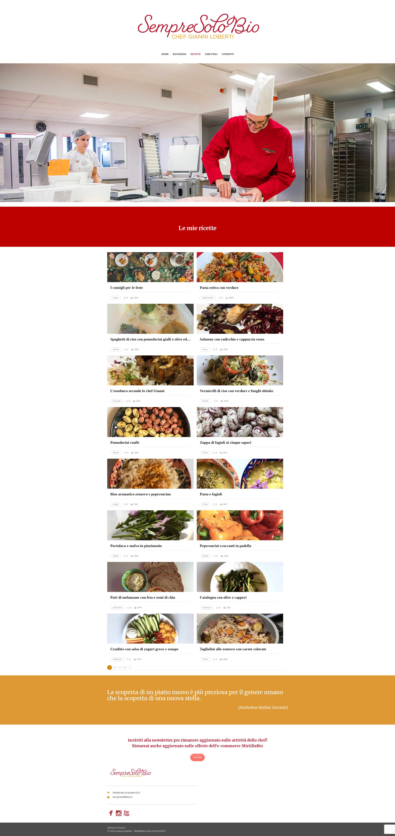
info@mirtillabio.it (122, 797)
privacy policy (116, 827)
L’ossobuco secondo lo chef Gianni (137, 391)
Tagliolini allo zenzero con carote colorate (233, 649)
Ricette (196, 54)
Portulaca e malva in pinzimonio (136, 546)
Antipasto (117, 659)
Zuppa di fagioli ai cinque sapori (225, 443)
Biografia (179, 54)
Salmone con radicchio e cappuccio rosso (232, 339)
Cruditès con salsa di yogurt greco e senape (144, 649)
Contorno (206, 607)
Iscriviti (197, 757)
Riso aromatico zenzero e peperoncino (140, 494)
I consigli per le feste (126, 288)
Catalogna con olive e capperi (223, 598)
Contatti (228, 54)
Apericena (117, 607)
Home (164, 54)
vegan (115, 298)
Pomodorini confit (124, 443)
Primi (205, 452)
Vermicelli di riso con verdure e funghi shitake (236, 391)
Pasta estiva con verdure (219, 288)
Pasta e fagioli (211, 494)
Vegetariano (208, 298)
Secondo (117, 401)
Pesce (205, 349)
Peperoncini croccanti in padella (225, 546)
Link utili (211, 54)
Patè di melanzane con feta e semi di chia (142, 598)
